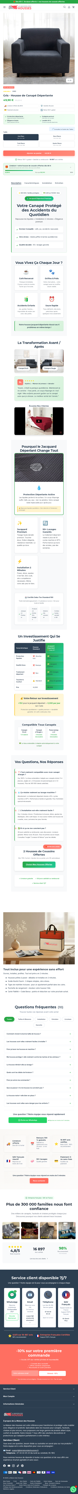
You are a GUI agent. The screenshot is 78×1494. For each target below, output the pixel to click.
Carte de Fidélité (35, 1481)
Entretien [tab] (59, 183)
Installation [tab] (47, 183)
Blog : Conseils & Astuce (52, 1483)
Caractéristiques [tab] (31, 183)
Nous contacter (39, 1181)
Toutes (9, 1019)
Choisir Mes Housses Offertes (39, 864)
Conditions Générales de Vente (60, 1487)
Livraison (68, 1019)
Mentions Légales (8, 1489)
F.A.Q (15, 1481)
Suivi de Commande (61, 1481)
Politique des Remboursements (13, 1487)
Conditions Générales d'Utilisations (36, 1487)
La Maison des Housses (15, 1478)
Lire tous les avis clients (38, 1258)
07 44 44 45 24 (48, 1313)
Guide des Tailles (21, 1483)
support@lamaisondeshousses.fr (30, 1319)
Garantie (39, 1025)
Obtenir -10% (52, 1373)
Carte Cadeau (48, 1481)
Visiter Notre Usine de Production (29, 1485)
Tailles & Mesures (24, 1019)
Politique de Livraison (49, 1485)
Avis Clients (23, 1481)
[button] (73, 7)
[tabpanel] (39, 539)
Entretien (55, 1019)
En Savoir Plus (66, 1319)
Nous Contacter (8, 1483)
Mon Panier (6, 1481)
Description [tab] (16, 183)
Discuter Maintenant (12, 1317)
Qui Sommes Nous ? (9, 1485)
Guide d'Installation (36, 1483)
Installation (41, 1019)
